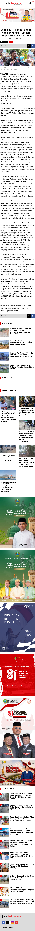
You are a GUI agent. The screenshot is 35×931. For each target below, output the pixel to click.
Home (1, 26)
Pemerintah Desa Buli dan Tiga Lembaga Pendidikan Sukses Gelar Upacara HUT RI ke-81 (22, 818)
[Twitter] (29, 46)
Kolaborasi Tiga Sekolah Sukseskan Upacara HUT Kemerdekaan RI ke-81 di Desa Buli (21, 855)
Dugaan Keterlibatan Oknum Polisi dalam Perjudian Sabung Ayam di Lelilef (21, 807)
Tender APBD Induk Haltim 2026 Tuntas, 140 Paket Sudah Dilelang (22, 866)
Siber (11, 928)
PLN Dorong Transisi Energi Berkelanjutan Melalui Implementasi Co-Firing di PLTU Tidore (26, 412)
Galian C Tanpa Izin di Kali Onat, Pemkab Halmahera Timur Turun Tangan (22, 877)
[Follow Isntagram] (12, 922)
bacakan (5, 42)
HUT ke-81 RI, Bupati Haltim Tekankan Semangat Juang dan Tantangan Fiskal (22, 889)
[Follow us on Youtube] (16, 922)
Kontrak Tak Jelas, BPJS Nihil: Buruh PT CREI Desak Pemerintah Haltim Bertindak (21, 354)
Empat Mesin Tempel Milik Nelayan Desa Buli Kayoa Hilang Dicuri (22, 367)
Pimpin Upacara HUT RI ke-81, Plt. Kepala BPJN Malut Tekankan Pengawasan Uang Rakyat (21, 843)
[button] (33, 1)
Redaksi (5, 928)
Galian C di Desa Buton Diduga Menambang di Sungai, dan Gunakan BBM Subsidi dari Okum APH (21, 331)
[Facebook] (33, 46)
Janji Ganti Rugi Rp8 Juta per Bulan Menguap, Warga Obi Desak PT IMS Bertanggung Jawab (26, 462)
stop (11, 42)
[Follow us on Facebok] (3, 922)
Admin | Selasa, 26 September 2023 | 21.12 (10, 38)
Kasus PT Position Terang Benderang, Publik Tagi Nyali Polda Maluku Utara (21, 342)
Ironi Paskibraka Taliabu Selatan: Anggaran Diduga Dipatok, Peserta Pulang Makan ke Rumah (22, 831)
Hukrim (6, 26)
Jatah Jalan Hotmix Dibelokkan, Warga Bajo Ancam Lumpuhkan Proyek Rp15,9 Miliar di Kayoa (22, 901)
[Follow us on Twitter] (8, 922)
